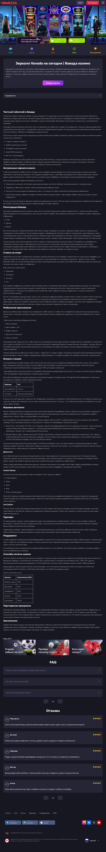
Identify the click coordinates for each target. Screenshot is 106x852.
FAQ (54, 813)
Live (15, 813)
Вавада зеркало (53, 83)
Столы (23, 813)
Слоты (8, 813)
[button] (103, 25)
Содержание (44, 813)
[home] (9, 3)
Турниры (32, 813)
